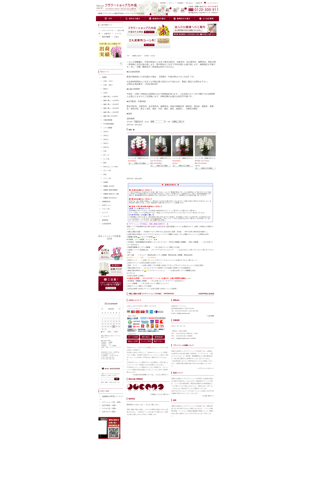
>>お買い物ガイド (208, 396)
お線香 (141, 276)
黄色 (171, 247)
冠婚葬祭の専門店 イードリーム (111, 397)
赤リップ (106, 155)
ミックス (118, 33)
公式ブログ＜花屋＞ (109, 412)
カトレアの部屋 (147, 237)
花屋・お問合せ (200, 226)
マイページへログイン (159, 14)
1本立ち (106, 131)
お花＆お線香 (145, 263)
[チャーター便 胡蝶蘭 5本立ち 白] (205, 155)
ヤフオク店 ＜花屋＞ (109, 408)
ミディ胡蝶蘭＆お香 (188, 270)
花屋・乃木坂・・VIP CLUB (182, 232)
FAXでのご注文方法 (163, 232)
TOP (128, 55)
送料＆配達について (173, 226)
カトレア (170, 250)
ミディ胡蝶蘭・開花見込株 (166, 255)
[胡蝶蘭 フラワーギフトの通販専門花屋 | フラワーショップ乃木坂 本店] (116, 10)
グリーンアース (107, 30)
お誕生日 (107, 33)
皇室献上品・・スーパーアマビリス (153, 250)
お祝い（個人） (108, 85)
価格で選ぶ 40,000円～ (111, 116)
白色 (104, 151)
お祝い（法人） (108, 81)
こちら (188, 278)
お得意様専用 (106, 224)
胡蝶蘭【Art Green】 (110, 198)
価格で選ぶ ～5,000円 (110, 96)
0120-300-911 (151, 84)
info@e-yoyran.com (182, 338)
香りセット (193, 260)
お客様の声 (199, 3)
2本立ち (106, 135)
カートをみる (172, 14)
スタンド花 (106, 209)
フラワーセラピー (154, 234)
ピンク (165, 247)
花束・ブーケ (132, 265)
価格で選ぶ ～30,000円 (111, 108)
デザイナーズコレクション (165, 260)
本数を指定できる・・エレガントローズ (142, 268)
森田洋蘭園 (106, 37)
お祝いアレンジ (148, 260)
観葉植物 (105, 220)
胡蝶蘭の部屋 (132, 237)
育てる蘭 (131, 255)
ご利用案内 (180, 3)
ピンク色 (106, 159)
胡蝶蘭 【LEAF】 (109, 186)
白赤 (208, 242)
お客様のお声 (203, 234)
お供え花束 (199, 265)
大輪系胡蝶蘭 (107, 120)
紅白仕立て (179, 281)
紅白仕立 (134, 245)
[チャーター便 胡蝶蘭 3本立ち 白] (138, 155)
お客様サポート (187, 226)
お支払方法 (161, 226)
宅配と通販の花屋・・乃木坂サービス (141, 232)
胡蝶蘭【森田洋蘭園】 (110, 190)
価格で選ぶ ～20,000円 (111, 104)
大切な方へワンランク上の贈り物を (116, 8)
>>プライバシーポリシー (206, 368)
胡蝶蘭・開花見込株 (185, 255)
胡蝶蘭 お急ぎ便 (136, 55)
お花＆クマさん (181, 260)
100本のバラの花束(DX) (181, 268)
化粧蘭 (105, 182)
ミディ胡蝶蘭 (107, 128)
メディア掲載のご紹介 (170, 234)
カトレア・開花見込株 (148, 255)
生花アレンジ (132, 260)
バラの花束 (156, 265)
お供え (116, 37)
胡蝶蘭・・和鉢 (186, 242)
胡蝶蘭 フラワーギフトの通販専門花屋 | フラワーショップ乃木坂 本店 (121, 13)
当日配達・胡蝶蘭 (134, 281)
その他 (176, 247)
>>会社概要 (210, 316)
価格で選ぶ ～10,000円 (111, 100)
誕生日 (105, 89)
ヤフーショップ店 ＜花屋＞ (112, 402)
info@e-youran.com (183, 313)
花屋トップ (131, 226)
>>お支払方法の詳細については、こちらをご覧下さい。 (151, 375)
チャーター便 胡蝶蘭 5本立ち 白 (205, 158)
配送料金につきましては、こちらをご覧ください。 (144, 404)
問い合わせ (189, 3)
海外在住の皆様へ (199, 232)
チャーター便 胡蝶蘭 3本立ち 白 (138, 158)
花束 (140, 286)
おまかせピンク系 (185, 250)
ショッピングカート (212, 3)
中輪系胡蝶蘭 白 (133, 247)
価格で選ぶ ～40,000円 (111, 112)
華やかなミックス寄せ (110, 167)
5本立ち (106, 143)
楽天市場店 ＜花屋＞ (109, 405)
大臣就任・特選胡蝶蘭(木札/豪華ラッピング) (143, 242)
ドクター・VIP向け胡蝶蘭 (170, 242)
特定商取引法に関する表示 (146, 226)
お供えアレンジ (133, 263)
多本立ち (106, 147)
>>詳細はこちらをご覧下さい (160, 394)
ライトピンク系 (199, 250)
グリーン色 (107, 178)
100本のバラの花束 (165, 268)
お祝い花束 (147, 265)
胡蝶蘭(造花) (106, 201)
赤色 (104, 174)
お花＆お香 (175, 270)
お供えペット (156, 263)
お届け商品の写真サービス (137, 234)
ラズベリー (170, 281)
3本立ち (106, 139)
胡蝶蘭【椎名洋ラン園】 (111, 194)
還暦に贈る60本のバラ (136, 270)
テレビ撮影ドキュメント (188, 234)
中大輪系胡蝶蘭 (108, 124)
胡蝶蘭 (104, 77)
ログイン (171, 3)
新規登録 (163, 3)
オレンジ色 (107, 170)
